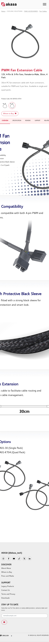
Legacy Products (7, 586)
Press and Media (7, 576)
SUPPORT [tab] (37, 120)
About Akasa (6, 568)
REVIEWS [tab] (28, 120)
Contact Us (5, 590)
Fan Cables (43, 11)
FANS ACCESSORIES (31, 11)
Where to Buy (8, 114)
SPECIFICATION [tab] (16, 120)
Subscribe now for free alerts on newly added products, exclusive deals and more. (24, 609)
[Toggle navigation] (44, 4)
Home (3, 11)
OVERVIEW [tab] (5, 120)
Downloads (5, 598)
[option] (24, 41)
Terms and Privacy (8, 594)
